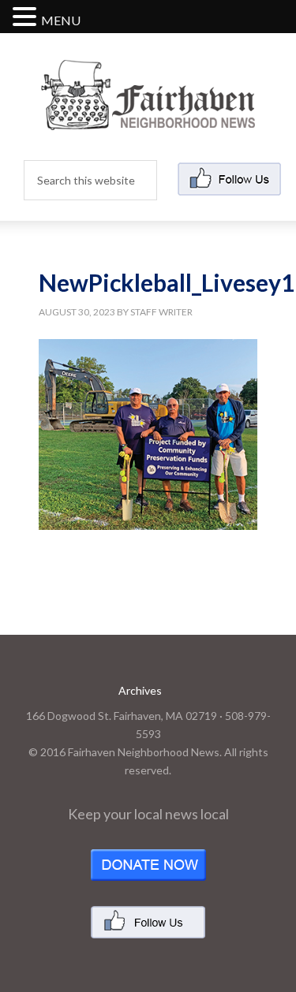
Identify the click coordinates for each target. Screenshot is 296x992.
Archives (140, 690)
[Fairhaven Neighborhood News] (148, 117)
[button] (27, 18)
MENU (61, 20)
